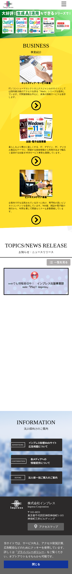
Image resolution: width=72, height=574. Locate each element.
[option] (36, 24)
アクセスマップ (48, 526)
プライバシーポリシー (30, 551)
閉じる (36, 564)
